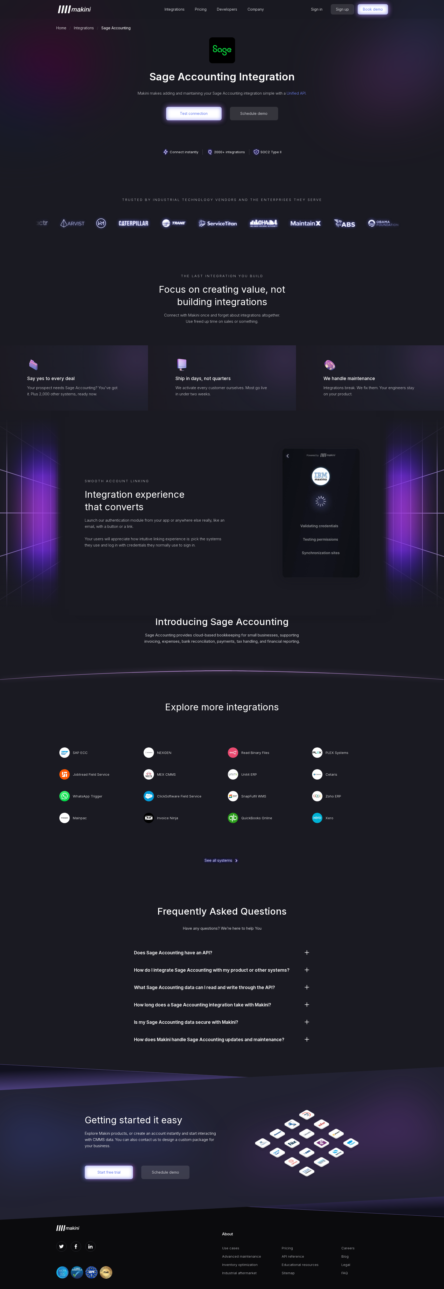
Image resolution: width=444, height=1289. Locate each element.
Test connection (194, 113)
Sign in (316, 9)
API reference (293, 1256)
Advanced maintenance (241, 1256)
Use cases (230, 1248)
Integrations (175, 9)
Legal (345, 1265)
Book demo (373, 9)
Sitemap (288, 1273)
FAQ (344, 1273)
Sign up (342, 9)
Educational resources (300, 1265)
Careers (348, 1248)
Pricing (201, 9)
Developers (227, 9)
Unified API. (296, 93)
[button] (174, 9)
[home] (74, 9)
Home (61, 28)
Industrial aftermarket (239, 1273)
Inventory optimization (240, 1265)
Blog (345, 1256)
